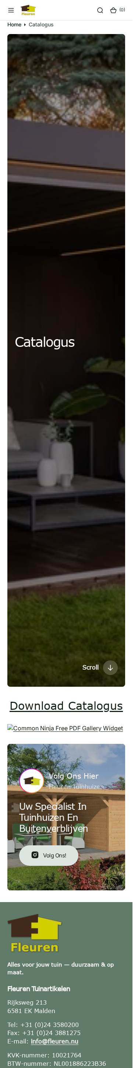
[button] (11, 10)
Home (14, 24)
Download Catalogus (66, 705)
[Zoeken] (100, 10)
